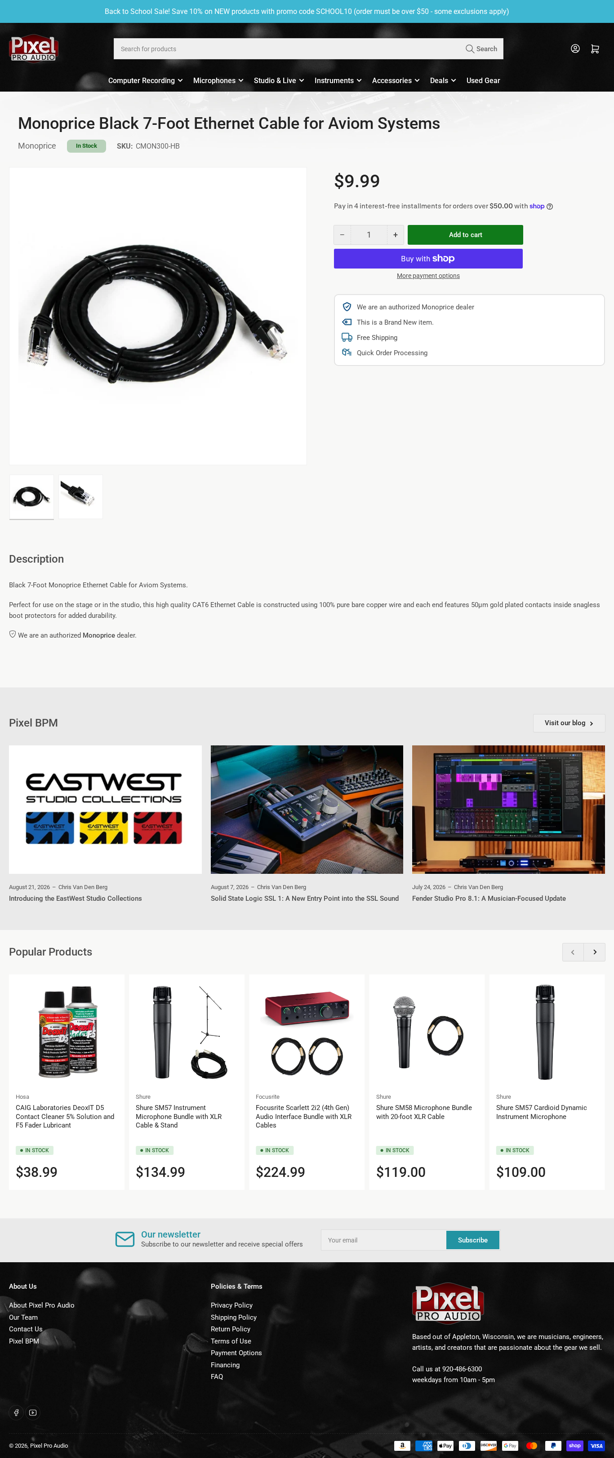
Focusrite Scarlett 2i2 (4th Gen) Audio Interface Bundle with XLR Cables (303, 1116)
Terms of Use (231, 1341)
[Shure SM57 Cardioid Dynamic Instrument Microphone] (547, 1032)
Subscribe (473, 1240)
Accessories (392, 80)
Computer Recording (141, 80)
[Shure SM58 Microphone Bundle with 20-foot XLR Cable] (427, 1032)
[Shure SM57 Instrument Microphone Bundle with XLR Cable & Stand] (187, 1032)
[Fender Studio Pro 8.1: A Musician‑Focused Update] (508, 809)
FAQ (217, 1377)
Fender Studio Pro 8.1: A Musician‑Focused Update (489, 898)
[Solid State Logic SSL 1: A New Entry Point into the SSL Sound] (307, 809)
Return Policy (230, 1329)
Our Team (23, 1317)
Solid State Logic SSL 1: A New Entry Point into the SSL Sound (305, 898)
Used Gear (483, 80)
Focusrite (268, 1096)
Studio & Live (275, 80)
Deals (439, 80)
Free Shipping (377, 338)
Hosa (22, 1096)
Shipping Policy (234, 1317)
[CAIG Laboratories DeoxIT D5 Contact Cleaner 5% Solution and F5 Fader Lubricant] (67, 1032)
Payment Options (236, 1353)
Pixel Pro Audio (49, 1445)
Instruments (334, 80)
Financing (225, 1365)
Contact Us (26, 1329)
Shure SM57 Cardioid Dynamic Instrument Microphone (541, 1112)
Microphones (214, 80)
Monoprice (37, 145)
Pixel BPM (24, 1341)
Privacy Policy (232, 1305)
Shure (143, 1096)
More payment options (428, 275)
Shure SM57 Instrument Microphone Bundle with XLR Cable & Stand (179, 1116)
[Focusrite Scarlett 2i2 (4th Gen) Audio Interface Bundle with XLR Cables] (307, 1032)
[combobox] (309, 48)
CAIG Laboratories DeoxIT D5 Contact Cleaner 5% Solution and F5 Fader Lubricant (65, 1116)
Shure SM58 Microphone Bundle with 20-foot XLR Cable (424, 1112)
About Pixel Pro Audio (42, 1305)
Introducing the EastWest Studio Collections (75, 898)
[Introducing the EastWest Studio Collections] (105, 809)
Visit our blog (565, 723)
